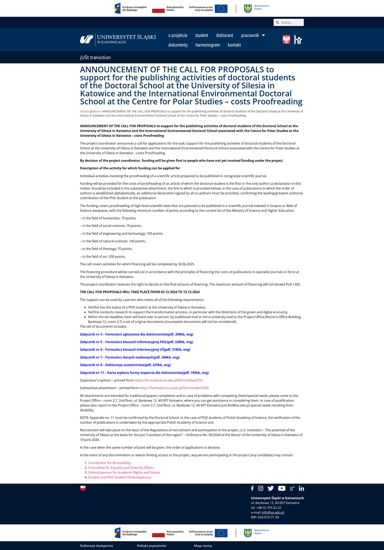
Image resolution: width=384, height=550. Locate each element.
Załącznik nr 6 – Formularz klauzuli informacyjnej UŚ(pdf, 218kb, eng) (135, 349)
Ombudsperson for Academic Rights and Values (124, 472)
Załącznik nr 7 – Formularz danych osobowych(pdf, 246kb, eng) (129, 357)
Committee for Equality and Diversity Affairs (121, 467)
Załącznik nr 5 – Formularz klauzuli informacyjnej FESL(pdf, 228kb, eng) (136, 342)
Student (201, 35)
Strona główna (89, 111)
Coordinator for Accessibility (109, 463)
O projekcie (177, 35)
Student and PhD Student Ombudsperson (119, 477)
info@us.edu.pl (273, 512)
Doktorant (224, 35)
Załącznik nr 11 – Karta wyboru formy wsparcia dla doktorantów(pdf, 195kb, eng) (144, 372)
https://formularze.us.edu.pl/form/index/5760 (174, 388)
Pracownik (250, 35)
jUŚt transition (95, 57)
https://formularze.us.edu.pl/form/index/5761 (168, 380)
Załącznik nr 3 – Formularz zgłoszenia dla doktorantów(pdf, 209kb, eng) (136, 334)
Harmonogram (208, 45)
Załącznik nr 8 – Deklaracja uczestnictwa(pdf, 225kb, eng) (125, 365)
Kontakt (234, 45)
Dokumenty (178, 45)
